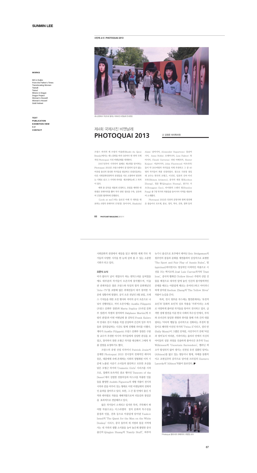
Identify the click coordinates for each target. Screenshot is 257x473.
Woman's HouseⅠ (39, 101)
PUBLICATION (39, 121)
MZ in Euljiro (37, 80)
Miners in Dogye (39, 93)
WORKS (36, 72)
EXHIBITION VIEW (40, 124)
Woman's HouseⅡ (40, 98)
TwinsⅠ (35, 90)
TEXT (34, 118)
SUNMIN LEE (42, 26)
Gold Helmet (37, 103)
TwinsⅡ (35, 88)
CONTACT (37, 130)
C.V (34, 127)
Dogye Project (38, 95)
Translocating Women (41, 85)
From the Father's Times (42, 83)
